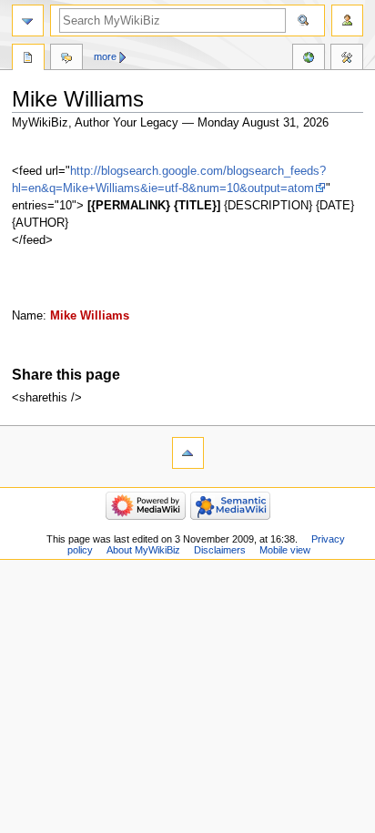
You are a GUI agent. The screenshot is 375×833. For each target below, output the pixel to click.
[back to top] (188, 453)
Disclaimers (220, 549)
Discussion (66, 59)
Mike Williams (89, 316)
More (105, 56)
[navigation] (28, 20)
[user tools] (347, 20)
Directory (28, 59)
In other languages (308, 59)
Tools (346, 59)
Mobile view (284, 549)
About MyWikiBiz (143, 549)
